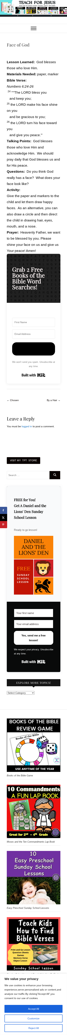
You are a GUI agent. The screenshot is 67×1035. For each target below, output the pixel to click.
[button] (33, 565)
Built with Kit (33, 375)
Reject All (33, 1028)
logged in (27, 426)
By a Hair (53, 400)
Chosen (13, 400)
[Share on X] (3, 517)
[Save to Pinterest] (3, 524)
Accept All (33, 1008)
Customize (33, 1018)
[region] (33, 1004)
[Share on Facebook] (3, 510)
